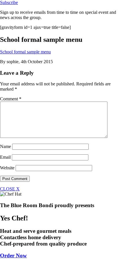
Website (7, 167)
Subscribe (9, 2)
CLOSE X (10, 188)
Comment (10, 98)
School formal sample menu (25, 51)
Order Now (13, 255)
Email (5, 157)
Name (5, 146)
